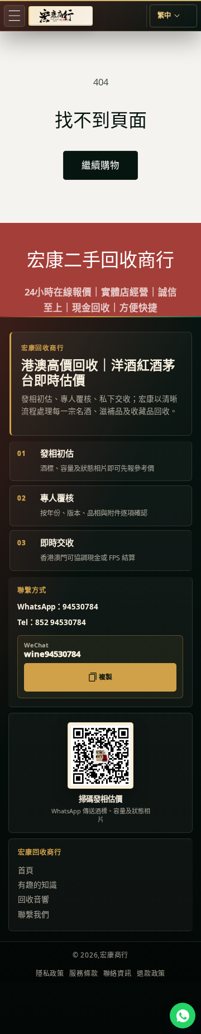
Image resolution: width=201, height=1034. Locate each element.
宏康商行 (114, 955)
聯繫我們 (33, 914)
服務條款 (83, 973)
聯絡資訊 (117, 973)
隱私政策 (50, 973)
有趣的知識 (37, 884)
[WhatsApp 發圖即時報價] (182, 1015)
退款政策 (151, 973)
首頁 (26, 870)
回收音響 (33, 899)
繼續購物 (100, 165)
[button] (14, 15)
